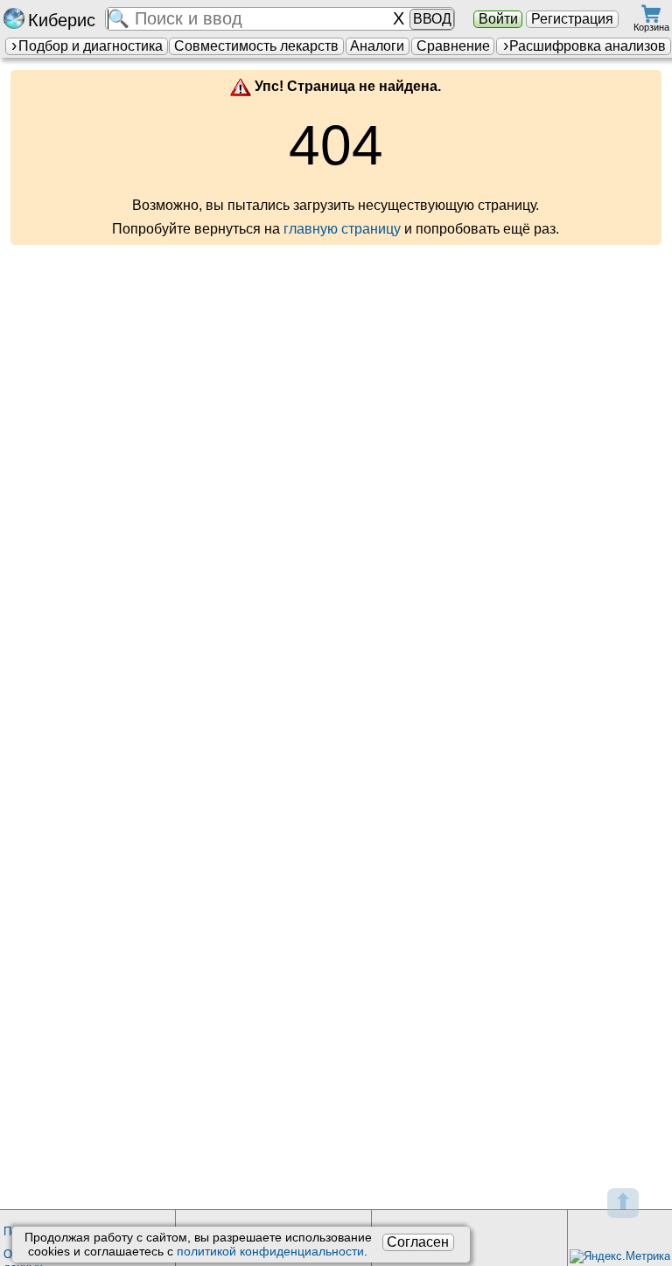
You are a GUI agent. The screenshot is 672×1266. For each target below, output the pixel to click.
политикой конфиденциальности (270, 1251)
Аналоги (377, 45)
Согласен (418, 1242)
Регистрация (572, 18)
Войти (498, 18)
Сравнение (453, 45)
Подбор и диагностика (90, 45)
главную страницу (342, 228)
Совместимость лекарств (256, 45)
